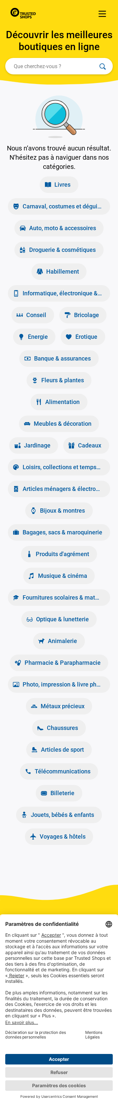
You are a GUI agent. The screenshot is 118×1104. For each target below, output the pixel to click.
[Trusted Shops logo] (24, 14)
